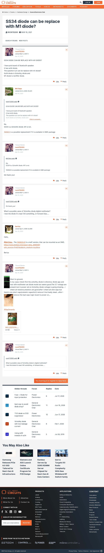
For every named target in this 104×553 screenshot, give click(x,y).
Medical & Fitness (65, 521)
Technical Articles (95, 524)
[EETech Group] (7, 543)
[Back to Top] (101, 551)
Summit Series (93, 517)
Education (27, 7)
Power (37, 526)
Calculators (93, 495)
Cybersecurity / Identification (69, 507)
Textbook (92, 527)
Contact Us (25, 502)
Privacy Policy (73, 551)
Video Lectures (94, 529)
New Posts (23, 40)
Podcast (84, 7)
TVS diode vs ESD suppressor (22, 414)
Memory (37, 517)
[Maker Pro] (52, 542)
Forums (16, 7)
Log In (87, 2)
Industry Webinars (95, 505)
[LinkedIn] (11, 511)
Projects (91, 515)
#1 (66, 50)
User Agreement (95, 551)
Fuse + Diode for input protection (21, 396)
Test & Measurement (41, 534)
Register (26, 523)
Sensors (37, 531)
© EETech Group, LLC (8, 551)
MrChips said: (10, 158)
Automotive (63, 500)
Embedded (38, 512)
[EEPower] (39, 543)
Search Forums (11, 40)
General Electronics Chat (36, 405)
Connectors (39, 500)
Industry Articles (94, 502)
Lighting (62, 519)
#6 (66, 266)
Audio (61, 497)
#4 (66, 188)
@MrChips (8, 242)
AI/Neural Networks (66, 495)
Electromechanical (41, 509)
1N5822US (21, 242)
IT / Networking (64, 517)
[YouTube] (19, 511)
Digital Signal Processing (67, 509)
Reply (64, 81)
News (91, 510)
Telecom (62, 531)
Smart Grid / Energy (66, 529)
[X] (6, 512)
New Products (93, 507)
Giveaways (72, 7)
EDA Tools (38, 507)
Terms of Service (83, 551)
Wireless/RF (39, 536)
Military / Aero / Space (67, 524)
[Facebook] (2, 511)
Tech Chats (93, 519)
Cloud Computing (65, 502)
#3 (66, 145)
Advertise (24, 498)
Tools (38, 7)
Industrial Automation (66, 512)
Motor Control (64, 526)
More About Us (9, 498)
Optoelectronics (40, 519)
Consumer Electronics (67, 504)
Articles (5, 7)
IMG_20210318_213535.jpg (15, 327)
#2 (66, 89)
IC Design (38, 514)
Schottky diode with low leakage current (21, 423)
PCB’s (37, 524)
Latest (37, 495)
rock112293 (13, 32)
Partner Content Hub (95, 522)
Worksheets (93, 532)
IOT (61, 514)
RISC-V (37, 529)
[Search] (81, 2)
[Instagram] (15, 511)
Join (98, 2)
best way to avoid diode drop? (21, 405)
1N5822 (7, 132)
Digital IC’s (38, 504)
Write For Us (8, 502)
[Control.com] (24, 542)
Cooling (37, 502)
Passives (38, 521)
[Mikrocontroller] (70, 543)
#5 (66, 227)
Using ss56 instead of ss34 (20, 434)
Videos (47, 7)
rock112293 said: (11, 101)
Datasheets (58, 7)
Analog (37, 497)
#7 (66, 345)
